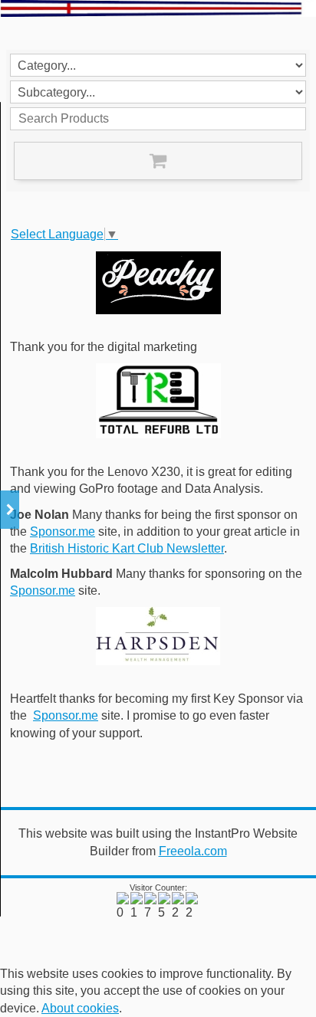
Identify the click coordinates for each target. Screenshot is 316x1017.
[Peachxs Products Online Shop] (158, 282)
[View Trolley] (158, 161)
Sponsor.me (62, 531)
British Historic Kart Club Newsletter (127, 548)
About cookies (80, 1008)
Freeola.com (193, 851)
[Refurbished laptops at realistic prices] (158, 400)
